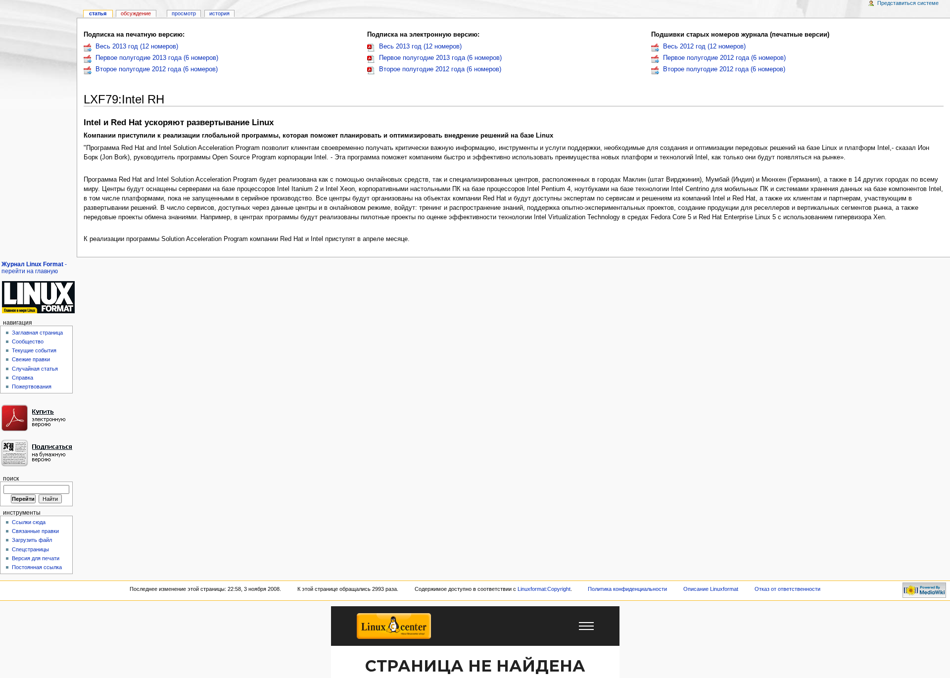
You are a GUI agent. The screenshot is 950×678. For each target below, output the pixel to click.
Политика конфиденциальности (627, 589)
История (219, 13)
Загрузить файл (32, 540)
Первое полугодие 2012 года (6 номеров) (724, 57)
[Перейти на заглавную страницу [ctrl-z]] (38, 297)
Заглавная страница (37, 333)
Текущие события (34, 350)
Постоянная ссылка (37, 567)
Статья (97, 13)
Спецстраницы (30, 549)
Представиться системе (908, 3)
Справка (22, 378)
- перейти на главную (34, 268)
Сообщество (28, 341)
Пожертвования (31, 386)
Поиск (11, 479)
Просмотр (184, 13)
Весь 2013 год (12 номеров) (136, 46)
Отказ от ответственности (787, 589)
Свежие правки (31, 359)
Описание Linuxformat (710, 589)
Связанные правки (35, 531)
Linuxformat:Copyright (544, 589)
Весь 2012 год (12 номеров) (704, 46)
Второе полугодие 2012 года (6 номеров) (156, 69)
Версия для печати (35, 558)
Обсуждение (136, 13)
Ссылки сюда (29, 522)
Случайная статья (35, 369)
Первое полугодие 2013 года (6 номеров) (156, 57)
